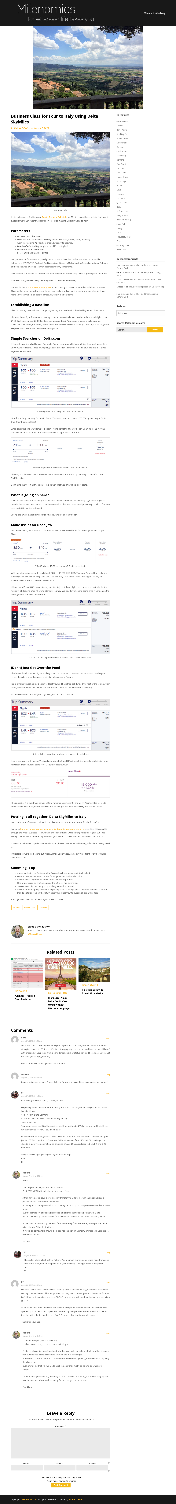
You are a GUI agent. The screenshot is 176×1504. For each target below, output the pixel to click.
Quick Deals (121, 202)
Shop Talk (120, 224)
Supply (119, 228)
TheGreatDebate (123, 236)
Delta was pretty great (39, 287)
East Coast (121, 164)
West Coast (121, 249)
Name (26, 1463)
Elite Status (121, 172)
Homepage (121, 181)
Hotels (119, 185)
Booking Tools (123, 134)
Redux (119, 207)
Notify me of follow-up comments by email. (61, 1477)
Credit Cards (121, 151)
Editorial (120, 168)
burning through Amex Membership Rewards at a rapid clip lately (52, 829)
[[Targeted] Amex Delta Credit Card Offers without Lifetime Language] (60, 972)
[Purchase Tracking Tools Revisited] (27, 971)
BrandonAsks (122, 138)
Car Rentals (121, 142)
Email (59, 1463)
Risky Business (123, 215)
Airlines (16, 907)
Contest (119, 147)
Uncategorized (122, 245)
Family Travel (30, 907)
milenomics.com (29, 1499)
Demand (120, 159)
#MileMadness (123, 121)
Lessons (43, 907)
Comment (60, 1426)
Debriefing (121, 155)
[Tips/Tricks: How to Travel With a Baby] (94, 968)
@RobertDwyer (35, 933)
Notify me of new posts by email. (61, 1481)
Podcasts (120, 198)
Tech (118, 232)
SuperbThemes (76, 1499)
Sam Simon (121, 265)
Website (92, 1463)
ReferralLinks (122, 211)
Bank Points (121, 130)
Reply (107, 1038)
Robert (17, 128)
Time (118, 241)
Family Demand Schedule (54, 217)
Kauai (118, 189)
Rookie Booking (123, 219)
